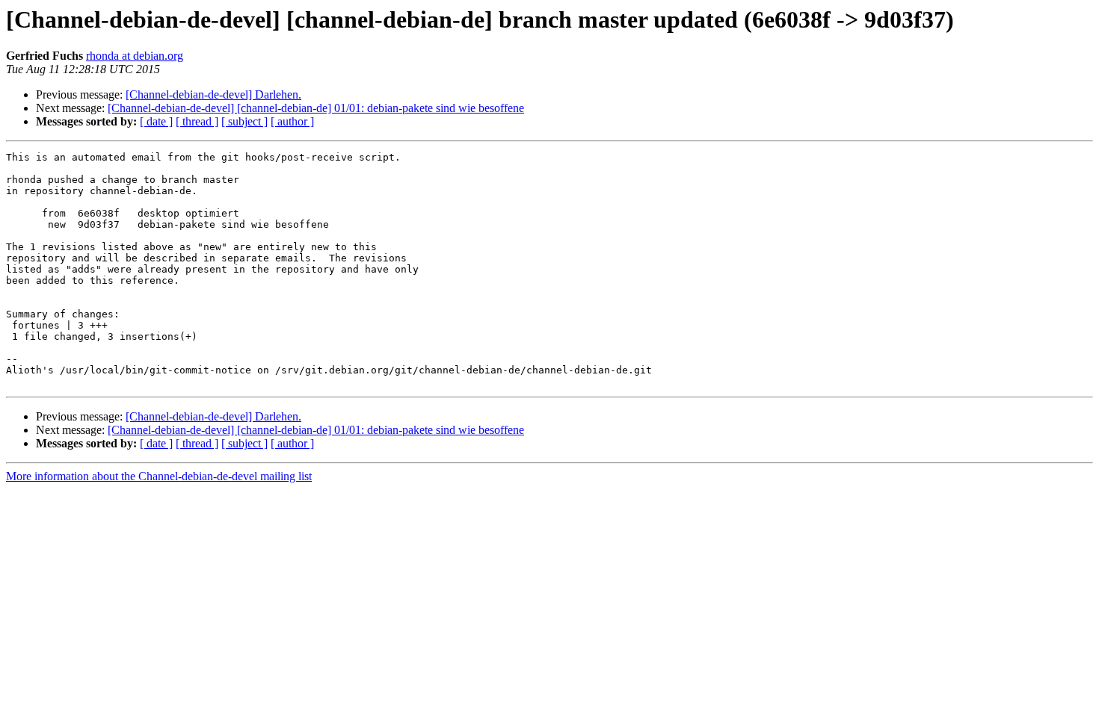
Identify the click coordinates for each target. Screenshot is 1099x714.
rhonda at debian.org (134, 55)
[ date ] (156, 121)
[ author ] (292, 121)
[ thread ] (197, 121)
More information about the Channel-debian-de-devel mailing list (159, 476)
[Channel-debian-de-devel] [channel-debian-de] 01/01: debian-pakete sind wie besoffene (316, 108)
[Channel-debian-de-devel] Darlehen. (213, 94)
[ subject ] (244, 121)
